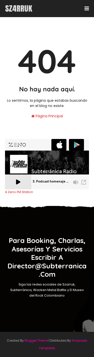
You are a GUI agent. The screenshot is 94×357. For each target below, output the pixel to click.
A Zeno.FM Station (19, 192)
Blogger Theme (36, 340)
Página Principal (49, 116)
